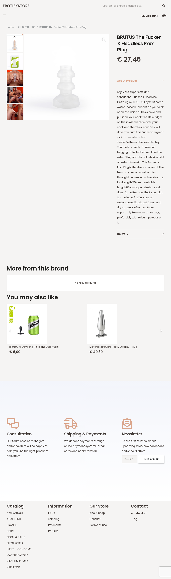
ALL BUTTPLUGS (26, 27)
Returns (53, 531)
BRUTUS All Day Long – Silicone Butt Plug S (34, 347)
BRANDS (12, 525)
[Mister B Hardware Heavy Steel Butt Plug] (125, 324)
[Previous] (10, 330)
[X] (135, 519)
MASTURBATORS (17, 555)
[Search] (163, 5)
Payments (54, 525)
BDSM (10, 531)
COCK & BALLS (16, 537)
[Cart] (164, 16)
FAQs (51, 513)
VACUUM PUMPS (17, 561)
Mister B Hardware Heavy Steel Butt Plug (113, 347)
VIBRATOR (13, 567)
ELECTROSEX (15, 543)
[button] (4, 16)
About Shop (97, 513)
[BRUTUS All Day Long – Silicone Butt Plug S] (45, 324)
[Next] (161, 330)
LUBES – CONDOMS (19, 549)
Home (10, 27)
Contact (95, 519)
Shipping (53, 519)
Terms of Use (98, 525)
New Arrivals (15, 513)
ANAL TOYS (14, 519)
